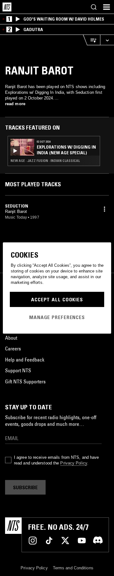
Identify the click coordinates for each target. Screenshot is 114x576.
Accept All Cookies (57, 299)
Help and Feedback (24, 359)
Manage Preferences (57, 317)
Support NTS (18, 370)
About (11, 338)
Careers (13, 348)
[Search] (93, 7)
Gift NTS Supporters (25, 381)
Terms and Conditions (73, 568)
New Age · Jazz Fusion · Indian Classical (45, 160)
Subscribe (25, 487)
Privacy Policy (73, 463)
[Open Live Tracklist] (91, 40)
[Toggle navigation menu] (106, 7)
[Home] (7, 7)
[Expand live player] (107, 40)
